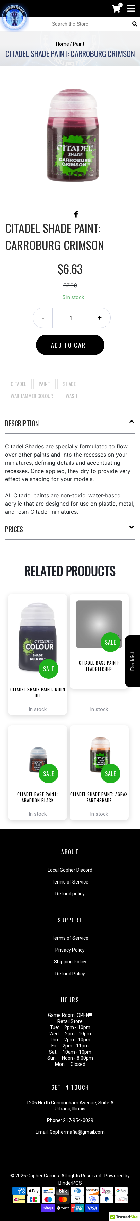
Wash (71, 395)
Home (62, 44)
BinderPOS (70, 1183)
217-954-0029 (78, 1120)
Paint (44, 383)
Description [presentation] (22, 423)
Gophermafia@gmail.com (77, 1132)
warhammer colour (32, 395)
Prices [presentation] (14, 529)
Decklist (132, 661)
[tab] (70, 426)
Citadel (18, 383)
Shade (69, 383)
